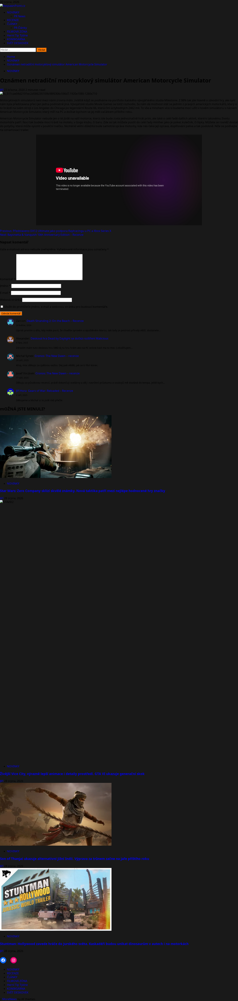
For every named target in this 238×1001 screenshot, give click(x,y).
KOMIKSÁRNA (16, 39)
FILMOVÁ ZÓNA (17, 31)
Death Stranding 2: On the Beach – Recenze (55, 321)
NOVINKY (13, 12)
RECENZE (13, 20)
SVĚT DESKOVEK (17, 43)
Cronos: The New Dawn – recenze (57, 356)
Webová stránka (10, 300)
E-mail (5, 293)
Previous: (55, 231)
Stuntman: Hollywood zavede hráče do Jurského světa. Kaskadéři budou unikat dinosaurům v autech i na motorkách (94, 944)
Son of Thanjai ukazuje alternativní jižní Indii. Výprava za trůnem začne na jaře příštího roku (74, 858)
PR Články (20, 28)
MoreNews (9, 999)
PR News (19, 16)
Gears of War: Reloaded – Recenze (50, 391)
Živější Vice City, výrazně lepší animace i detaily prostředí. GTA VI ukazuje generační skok (72, 774)
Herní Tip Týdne (17, 35)
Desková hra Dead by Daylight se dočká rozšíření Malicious (69, 338)
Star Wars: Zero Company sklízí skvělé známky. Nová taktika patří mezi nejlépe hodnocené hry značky (82, 491)
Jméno (5, 286)
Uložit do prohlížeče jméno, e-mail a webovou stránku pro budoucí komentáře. (56, 307)
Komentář (8, 279)
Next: (41, 235)
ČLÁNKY (12, 24)
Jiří (2, 90)
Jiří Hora (21, 391)
